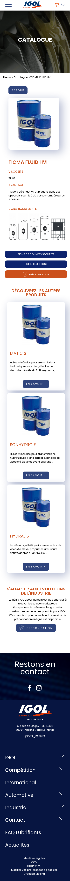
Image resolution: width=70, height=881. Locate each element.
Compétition (20, 770)
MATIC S (18, 353)
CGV (34, 862)
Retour (18, 90)
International (20, 782)
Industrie (15, 807)
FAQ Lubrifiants (23, 832)
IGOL (10, 757)
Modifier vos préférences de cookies (34, 870)
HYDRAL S (19, 536)
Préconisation (38, 274)
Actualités (17, 844)
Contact (15, 819)
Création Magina (34, 874)
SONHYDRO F (23, 445)
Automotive (19, 795)
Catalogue (21, 77)
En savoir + (36, 384)
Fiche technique (36, 264)
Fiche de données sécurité (36, 254)
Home (7, 77)
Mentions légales (34, 858)
